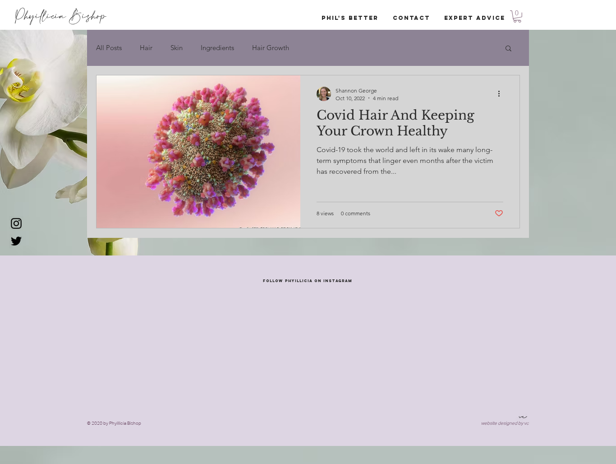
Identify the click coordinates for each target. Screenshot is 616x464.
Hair (146, 47)
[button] (517, 16)
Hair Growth (270, 47)
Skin (176, 47)
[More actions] (501, 93)
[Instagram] (16, 223)
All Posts (109, 47)
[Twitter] (16, 241)
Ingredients (217, 47)
